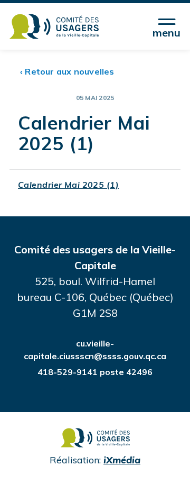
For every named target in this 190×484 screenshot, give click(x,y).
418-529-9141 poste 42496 (95, 372)
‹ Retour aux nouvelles (67, 71)
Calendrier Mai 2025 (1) (68, 184)
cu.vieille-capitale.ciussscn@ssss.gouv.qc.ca (95, 349)
